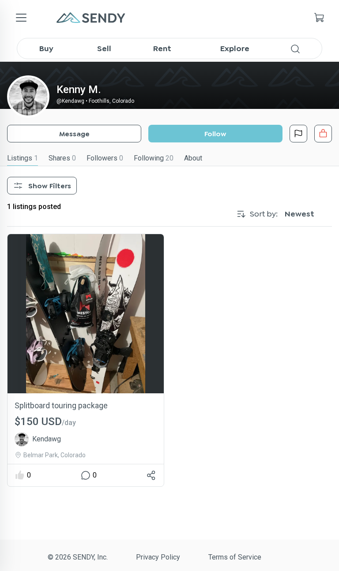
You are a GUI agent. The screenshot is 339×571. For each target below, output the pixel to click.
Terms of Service (234, 557)
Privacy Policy (158, 557)
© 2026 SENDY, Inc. (78, 557)
